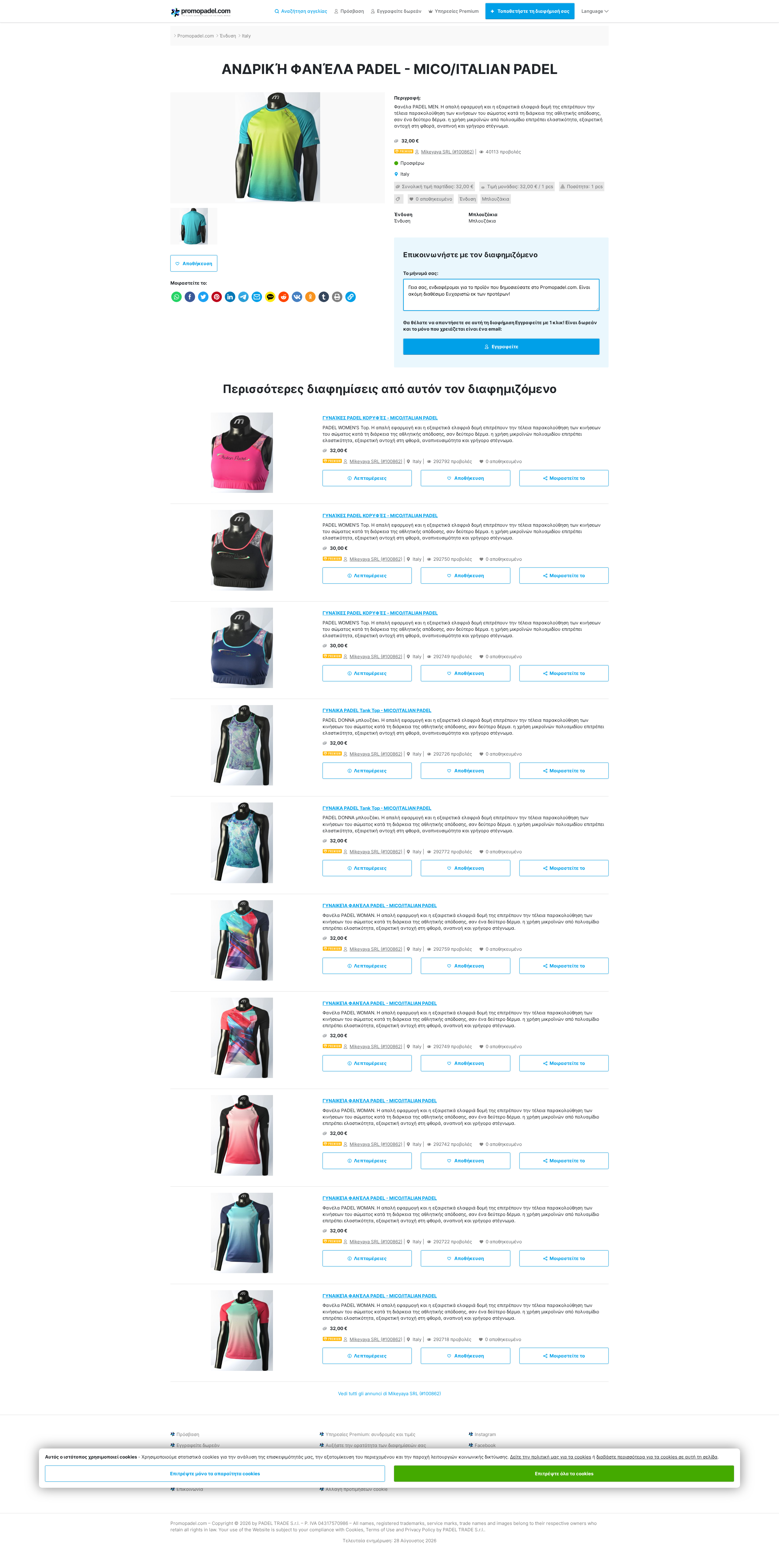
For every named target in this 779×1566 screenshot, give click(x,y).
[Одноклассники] (310, 301)
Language (593, 11)
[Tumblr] (324, 301)
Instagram (485, 1434)
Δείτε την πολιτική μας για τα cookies (550, 1457)
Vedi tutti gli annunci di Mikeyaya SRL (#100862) (389, 1393)
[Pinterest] (217, 301)
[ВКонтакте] (297, 301)
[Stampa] (337, 301)
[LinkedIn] (230, 301)
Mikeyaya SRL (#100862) (447, 152)
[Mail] (257, 301)
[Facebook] (190, 301)
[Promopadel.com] (200, 13)
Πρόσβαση (352, 11)
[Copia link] (350, 301)
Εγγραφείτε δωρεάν (399, 11)
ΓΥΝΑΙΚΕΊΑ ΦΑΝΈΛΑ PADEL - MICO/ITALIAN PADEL (380, 905)
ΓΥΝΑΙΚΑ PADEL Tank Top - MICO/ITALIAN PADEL (377, 710)
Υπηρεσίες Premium (457, 11)
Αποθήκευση (197, 263)
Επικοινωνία (189, 1489)
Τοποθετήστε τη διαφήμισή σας (533, 11)
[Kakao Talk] (270, 301)
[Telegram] (243, 301)
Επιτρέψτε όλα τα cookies (564, 1473)
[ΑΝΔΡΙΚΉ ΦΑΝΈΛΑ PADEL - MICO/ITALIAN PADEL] (277, 147)
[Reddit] (284, 301)
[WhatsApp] (176, 301)
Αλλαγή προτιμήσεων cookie (357, 1489)
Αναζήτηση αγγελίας (304, 11)
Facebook (485, 1445)
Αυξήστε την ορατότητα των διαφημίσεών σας (376, 1445)
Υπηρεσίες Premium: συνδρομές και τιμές (370, 1434)
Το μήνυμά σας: (420, 273)
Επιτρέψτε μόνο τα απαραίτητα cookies (215, 1473)
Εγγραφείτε (505, 346)
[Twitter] (203, 301)
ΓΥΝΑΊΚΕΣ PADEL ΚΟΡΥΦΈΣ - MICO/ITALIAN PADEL (380, 418)
